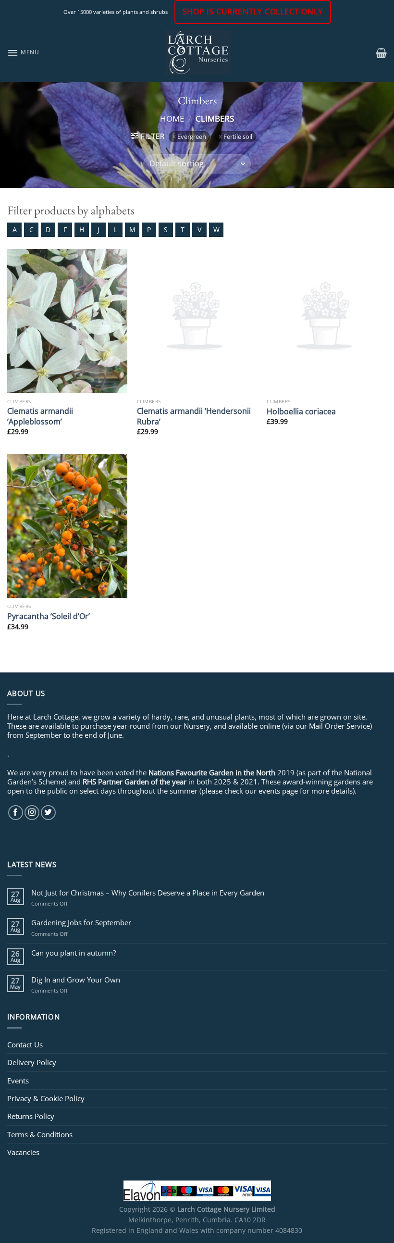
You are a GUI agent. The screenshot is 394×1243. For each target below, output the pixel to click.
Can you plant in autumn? (73, 952)
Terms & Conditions (40, 1134)
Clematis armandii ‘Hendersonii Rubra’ (194, 416)
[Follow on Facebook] (15, 812)
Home (172, 118)
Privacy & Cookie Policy (46, 1098)
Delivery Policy (31, 1062)
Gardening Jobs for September (81, 922)
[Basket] (381, 52)
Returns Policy (30, 1116)
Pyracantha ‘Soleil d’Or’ (48, 616)
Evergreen (191, 136)
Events (18, 1080)
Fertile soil (237, 136)
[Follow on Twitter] (48, 812)
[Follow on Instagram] (32, 812)
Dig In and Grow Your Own (75, 979)
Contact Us (25, 1044)
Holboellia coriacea (301, 411)
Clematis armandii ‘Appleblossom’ (40, 416)
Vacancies (23, 1152)
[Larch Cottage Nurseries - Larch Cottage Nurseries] (198, 52)
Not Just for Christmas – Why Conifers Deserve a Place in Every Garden (147, 892)
